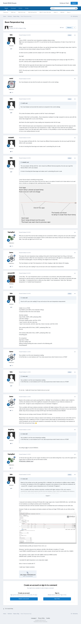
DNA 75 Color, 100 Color (45, 12)
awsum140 (11, 273)
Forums (6, 8)
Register (74, 3)
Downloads (13, 8)
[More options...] (74, 35)
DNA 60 (62, 12)
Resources (5, 12)
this (26, 447)
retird (11, 78)
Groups (26, 8)
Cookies (48, 618)
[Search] (76, 8)
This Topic (70, 8)
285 (12, 287)
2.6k (12, 92)
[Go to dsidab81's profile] (11, 143)
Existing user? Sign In (64, 3)
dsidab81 (11, 137)
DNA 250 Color (21, 12)
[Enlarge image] (48, 204)
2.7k (12, 246)
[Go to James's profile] (11, 258)
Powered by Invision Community (40, 621)
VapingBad (11, 232)
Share (62, 27)
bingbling (11, 429)
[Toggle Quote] (21, 103)
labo (12, 26)
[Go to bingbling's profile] (11, 435)
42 (12, 443)
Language (33, 618)
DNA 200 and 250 (32, 12)
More (68, 12)
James (11, 252)
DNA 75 (56, 12)
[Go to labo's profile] (6, 27)
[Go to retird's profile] (11, 84)
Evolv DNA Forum (9, 3)
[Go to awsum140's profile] (11, 278)
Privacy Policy (41, 618)
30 (12, 151)
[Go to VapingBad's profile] (11, 238)
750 (12, 266)
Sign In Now (57, 598)
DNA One (13, 12)
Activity (20, 8)
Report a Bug (22, 28)
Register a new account (24, 598)
